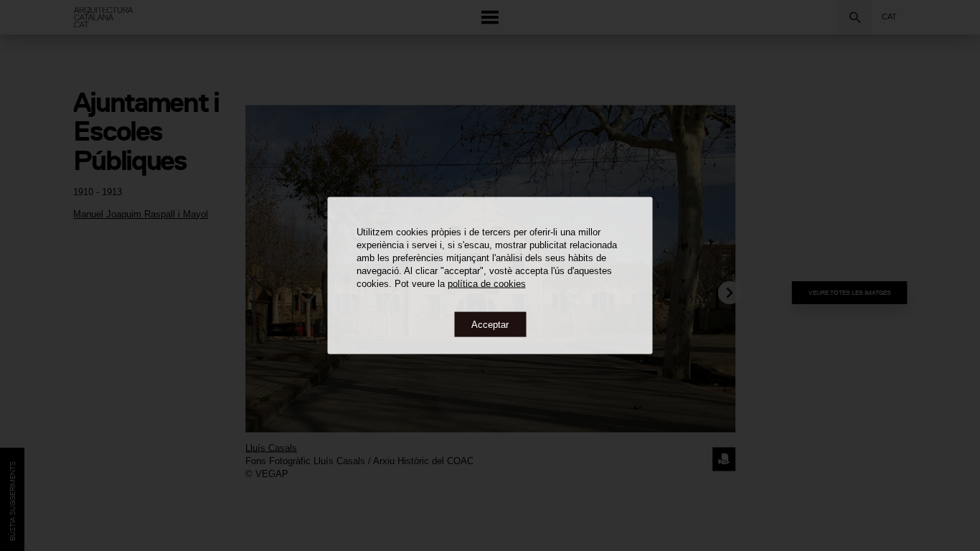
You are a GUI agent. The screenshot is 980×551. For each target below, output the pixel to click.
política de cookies (487, 283)
